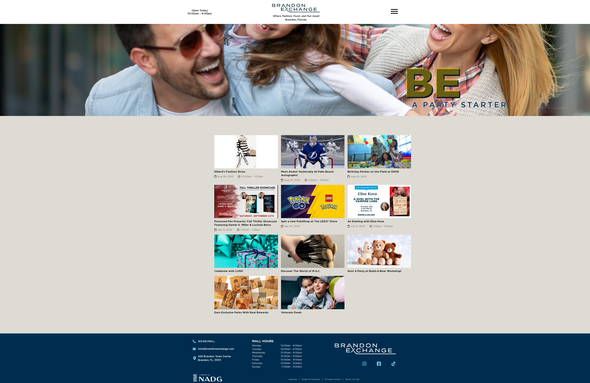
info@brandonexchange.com (216, 348)
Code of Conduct (311, 379)
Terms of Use (352, 379)
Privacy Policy (332, 379)
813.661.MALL (206, 341)
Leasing (293, 379)
